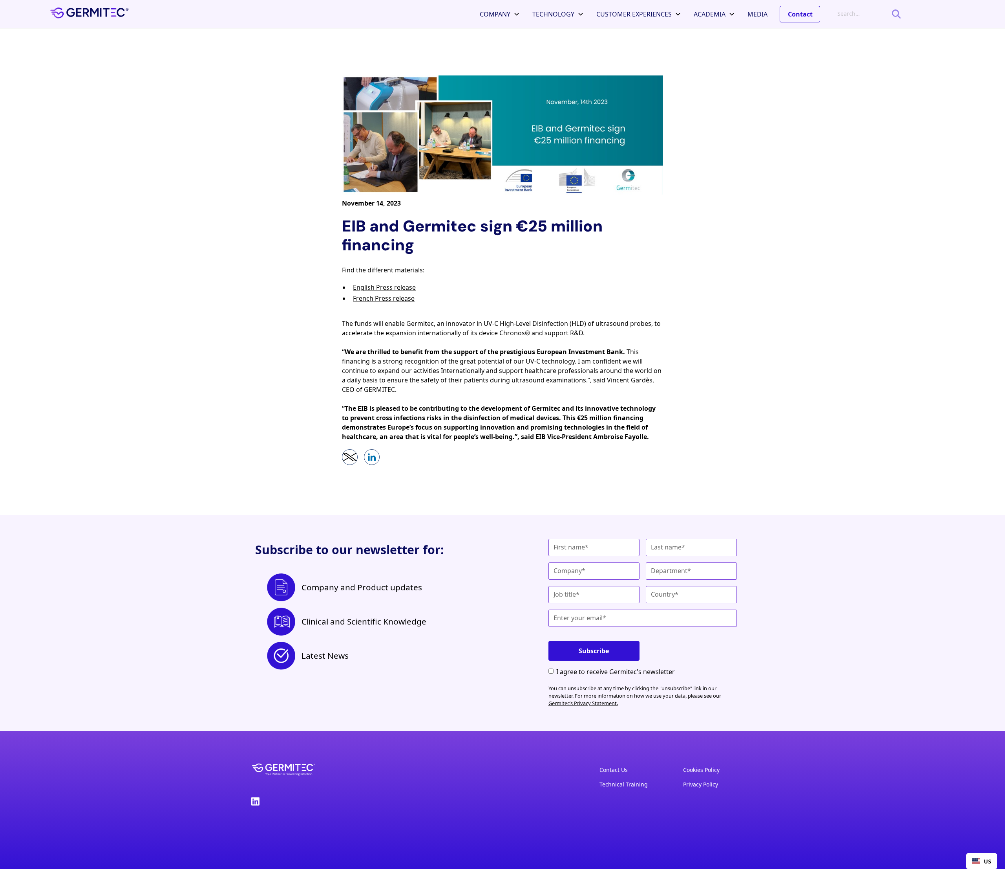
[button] (499, 14)
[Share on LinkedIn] (371, 457)
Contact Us (613, 769)
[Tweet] (349, 457)
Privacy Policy (700, 784)
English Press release (384, 287)
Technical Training (623, 784)
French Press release (384, 298)
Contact (800, 14)
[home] (89, 14)
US (987, 861)
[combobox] (981, 861)
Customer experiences (634, 14)
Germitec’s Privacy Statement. (583, 703)
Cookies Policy (701, 769)
